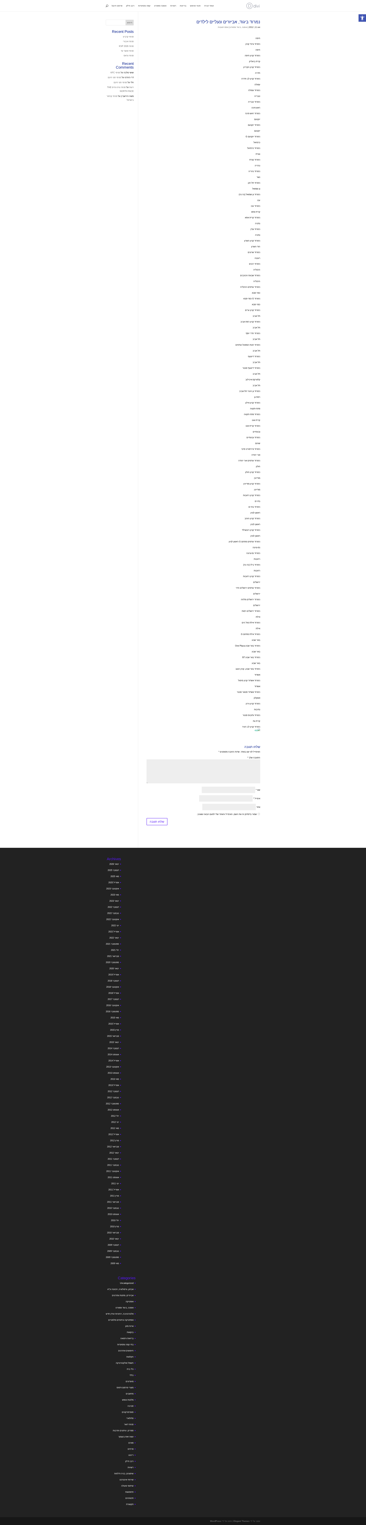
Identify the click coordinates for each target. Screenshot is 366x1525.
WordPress (215, 1521)
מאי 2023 (115, 895)
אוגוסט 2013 (113, 1073)
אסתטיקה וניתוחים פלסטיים (121, 1320)
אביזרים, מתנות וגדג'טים (123, 1295)
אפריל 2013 (113, 1085)
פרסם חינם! (117, 6)
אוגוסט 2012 (113, 1110)
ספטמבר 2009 (112, 1257)
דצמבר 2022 (113, 907)
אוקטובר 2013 (112, 1067)
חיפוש (129, 22)
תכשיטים (129, 1498)
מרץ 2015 (114, 1030)
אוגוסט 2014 (113, 1054)
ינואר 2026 (114, 864)
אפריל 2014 (113, 1060)
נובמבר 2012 (113, 1097)
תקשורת (130, 1504)
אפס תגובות (223, 27)
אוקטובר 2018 (112, 987)
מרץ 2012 (114, 1140)
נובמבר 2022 (113, 913)
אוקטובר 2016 (112, 1005)
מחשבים (130, 1393)
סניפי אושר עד (127, 51)
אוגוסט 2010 (113, 1214)
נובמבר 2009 (113, 1251)
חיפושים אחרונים (126, 1350)
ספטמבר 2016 (112, 1011)
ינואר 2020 (114, 968)
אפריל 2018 (113, 993)
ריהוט (131, 1455)
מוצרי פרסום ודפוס (125, 1387)
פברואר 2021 (113, 956)
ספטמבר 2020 (112, 962)
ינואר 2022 (114, 938)
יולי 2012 (115, 1116)
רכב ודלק (130, 6)
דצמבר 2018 (113, 981)
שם (258, 790)
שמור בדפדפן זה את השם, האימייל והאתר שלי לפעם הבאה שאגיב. (227, 814)
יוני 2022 (115, 925)
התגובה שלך (253, 757)
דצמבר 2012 (113, 1091)
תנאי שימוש (195, 6)
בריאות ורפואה (127, 1338)
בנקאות (130, 1332)
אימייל (256, 798)
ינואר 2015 (114, 1042)
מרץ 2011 (114, 1196)
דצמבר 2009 (113, 1245)
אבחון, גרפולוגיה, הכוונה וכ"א (120, 1289)
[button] (362, 18)
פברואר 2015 (113, 1036)
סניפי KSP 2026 (126, 46)
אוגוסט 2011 (113, 1177)
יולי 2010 (115, 1220)
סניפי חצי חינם (114, 77)
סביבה (131, 1406)
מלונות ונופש (128, 1400)
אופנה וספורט (160, 6)
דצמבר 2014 (113, 1048)
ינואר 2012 (114, 1153)
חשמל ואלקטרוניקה (125, 1363)
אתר (258, 807)
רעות (131, 87)
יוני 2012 (115, 1122)
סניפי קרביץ (128, 36)
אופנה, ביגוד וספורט (238, 27)
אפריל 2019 (113, 974)
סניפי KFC (115, 72)
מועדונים (130, 1381)
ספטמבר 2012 (112, 1103)
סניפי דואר (129, 1424)
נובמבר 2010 (113, 1208)
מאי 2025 (115, 876)
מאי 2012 (115, 1128)
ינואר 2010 (114, 1239)
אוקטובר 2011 (112, 1171)
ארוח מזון (129, 1326)
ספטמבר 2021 (112, 944)
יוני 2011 (115, 1183)
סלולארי (130, 1418)
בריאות (183, 6)
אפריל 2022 (113, 931)
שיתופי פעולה (127, 1486)
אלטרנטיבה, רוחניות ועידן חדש (120, 1314)
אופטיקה (130, 1301)
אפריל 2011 (113, 1189)
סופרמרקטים (128, 1412)
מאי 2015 (115, 1017)
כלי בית (130, 1369)
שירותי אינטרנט (127, 1479)
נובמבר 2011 (113, 1165)
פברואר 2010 (113, 1232)
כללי (132, 1375)
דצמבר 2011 (113, 1159)
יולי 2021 (115, 950)
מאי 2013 (115, 1079)
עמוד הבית (209, 6)
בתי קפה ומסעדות (125, 1344)
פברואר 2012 (113, 1146)
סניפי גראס (129, 55)
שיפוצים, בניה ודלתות (124, 1473)
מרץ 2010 (114, 1226)
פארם (131, 1443)
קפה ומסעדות (144, 6)
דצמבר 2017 (113, 999)
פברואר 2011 (113, 1202)
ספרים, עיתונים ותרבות (123, 1430)
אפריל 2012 (113, 1134)
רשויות (173, 6)
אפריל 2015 (113, 1024)
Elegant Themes (241, 1521)
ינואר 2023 (114, 901)
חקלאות (130, 1357)
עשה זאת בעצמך (126, 1436)
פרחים (131, 1449)
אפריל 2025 (113, 882)
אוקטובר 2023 (112, 888)
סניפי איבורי (128, 41)
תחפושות (129, 1492)
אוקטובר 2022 (112, 919)
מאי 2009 (115, 1263)
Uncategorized (127, 1283)
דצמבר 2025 (113, 870)
